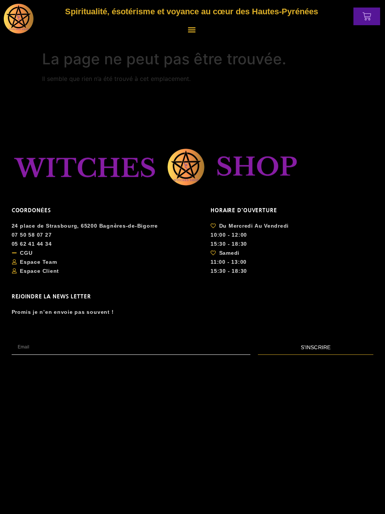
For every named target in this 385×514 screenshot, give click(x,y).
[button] (191, 29)
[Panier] (366, 16)
